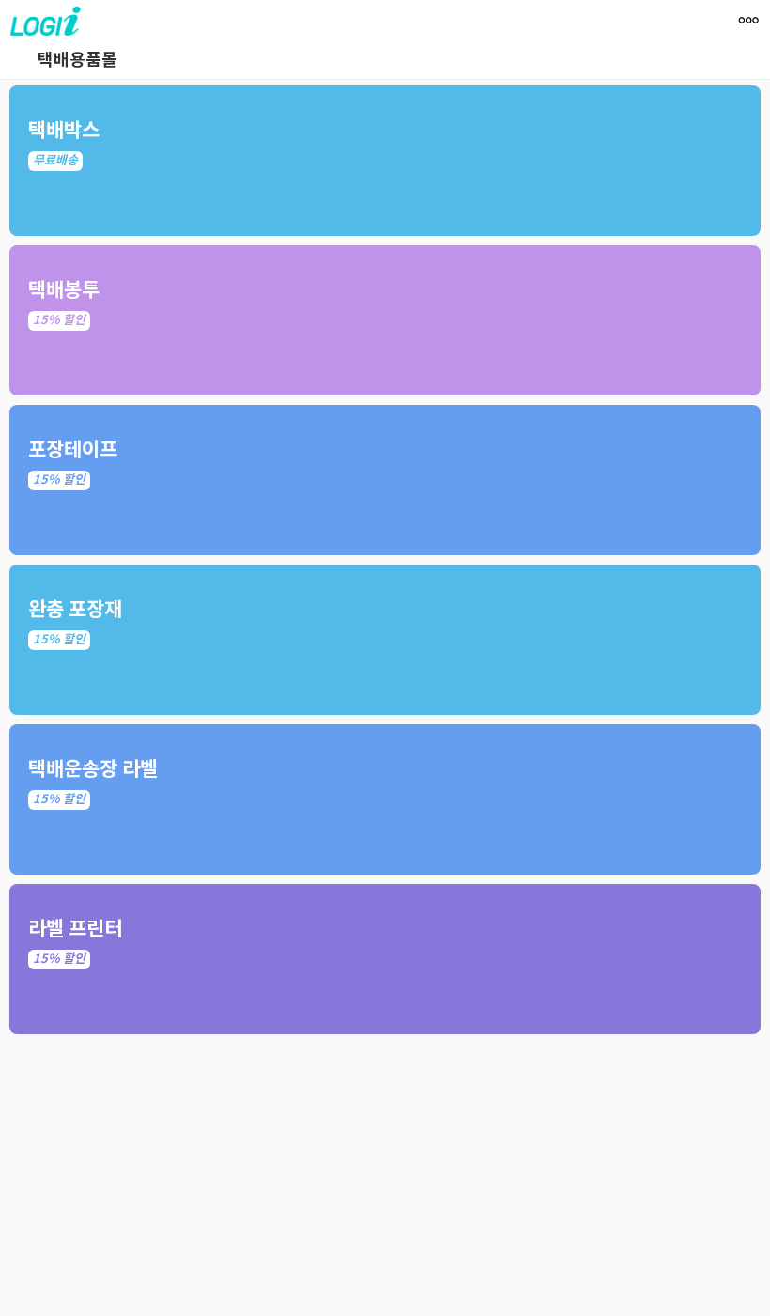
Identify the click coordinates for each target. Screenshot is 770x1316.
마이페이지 (750, 54)
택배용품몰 (77, 60)
